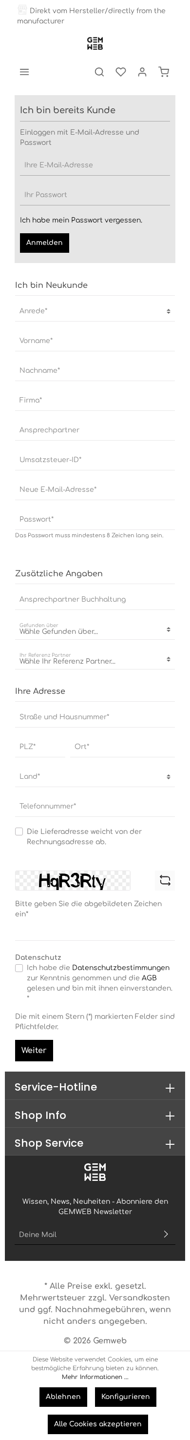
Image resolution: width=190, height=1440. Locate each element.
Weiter (34, 1050)
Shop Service (49, 1143)
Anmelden (44, 242)
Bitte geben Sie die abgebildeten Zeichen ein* (88, 909)
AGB (149, 978)
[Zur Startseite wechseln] (95, 43)
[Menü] (24, 71)
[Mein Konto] (142, 71)
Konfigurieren (125, 1396)
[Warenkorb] (163, 71)
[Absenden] (166, 1235)
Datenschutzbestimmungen (121, 968)
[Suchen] (99, 71)
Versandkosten (139, 1298)
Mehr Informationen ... (95, 1377)
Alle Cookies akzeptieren (98, 1424)
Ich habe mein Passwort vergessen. (81, 220)
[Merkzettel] (121, 71)
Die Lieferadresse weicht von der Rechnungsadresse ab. (84, 837)
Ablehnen (63, 1396)
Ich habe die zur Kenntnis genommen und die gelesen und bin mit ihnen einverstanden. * (99, 983)
